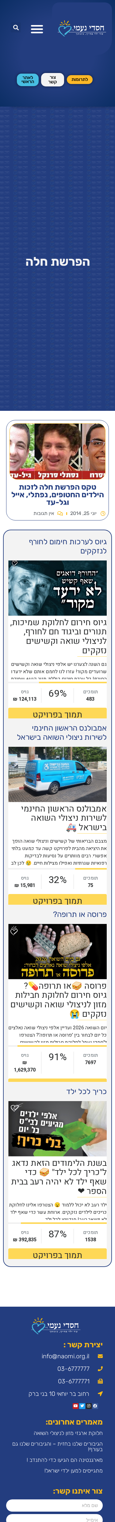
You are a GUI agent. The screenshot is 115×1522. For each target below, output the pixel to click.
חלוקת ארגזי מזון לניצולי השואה (68, 1433)
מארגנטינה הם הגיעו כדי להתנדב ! (65, 1460)
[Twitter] (82, 1406)
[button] (37, 29)
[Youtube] (76, 1406)
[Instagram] (89, 1406)
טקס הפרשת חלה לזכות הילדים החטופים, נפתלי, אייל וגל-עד (57, 495)
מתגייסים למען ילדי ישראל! (73, 1470)
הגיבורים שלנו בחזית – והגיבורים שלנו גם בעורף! (57, 1446)
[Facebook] (95, 1406)
